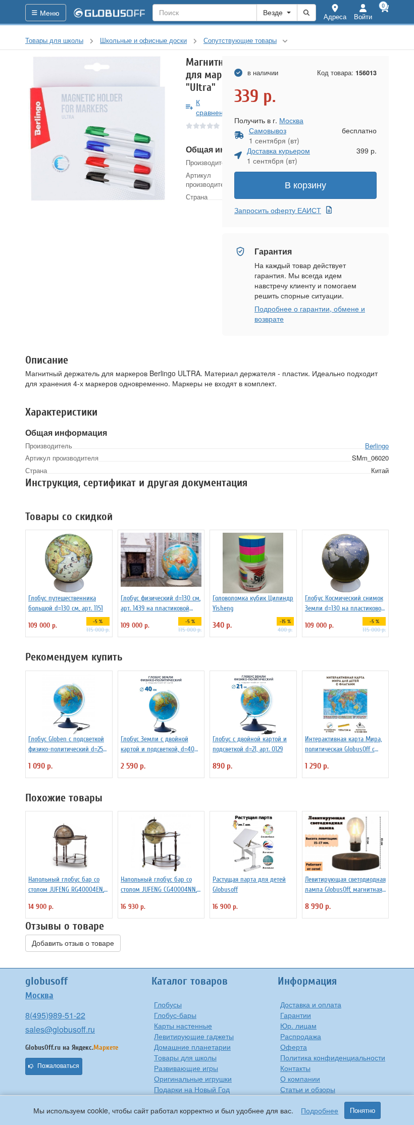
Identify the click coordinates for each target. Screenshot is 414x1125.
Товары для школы (185, 1057)
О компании (300, 1078)
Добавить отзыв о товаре (73, 943)
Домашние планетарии (192, 1047)
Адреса (335, 16)
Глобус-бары (175, 1015)
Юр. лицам (298, 1025)
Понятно (362, 1110)
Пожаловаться (58, 1065)
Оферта (293, 1047)
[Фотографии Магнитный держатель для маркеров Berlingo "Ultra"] (98, 128)
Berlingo (377, 445)
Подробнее (319, 1110)
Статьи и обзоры (307, 1089)
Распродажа (300, 1036)
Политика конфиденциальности (332, 1057)
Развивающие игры (186, 1068)
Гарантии (295, 1015)
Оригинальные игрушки (193, 1078)
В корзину (305, 185)
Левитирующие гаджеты (194, 1036)
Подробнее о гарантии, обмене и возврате (309, 313)
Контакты (295, 1068)
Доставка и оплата (310, 1004)
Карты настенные (183, 1025)
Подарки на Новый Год (192, 1089)
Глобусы (168, 1004)
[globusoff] (109, 12)
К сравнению (214, 107)
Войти (363, 16)
